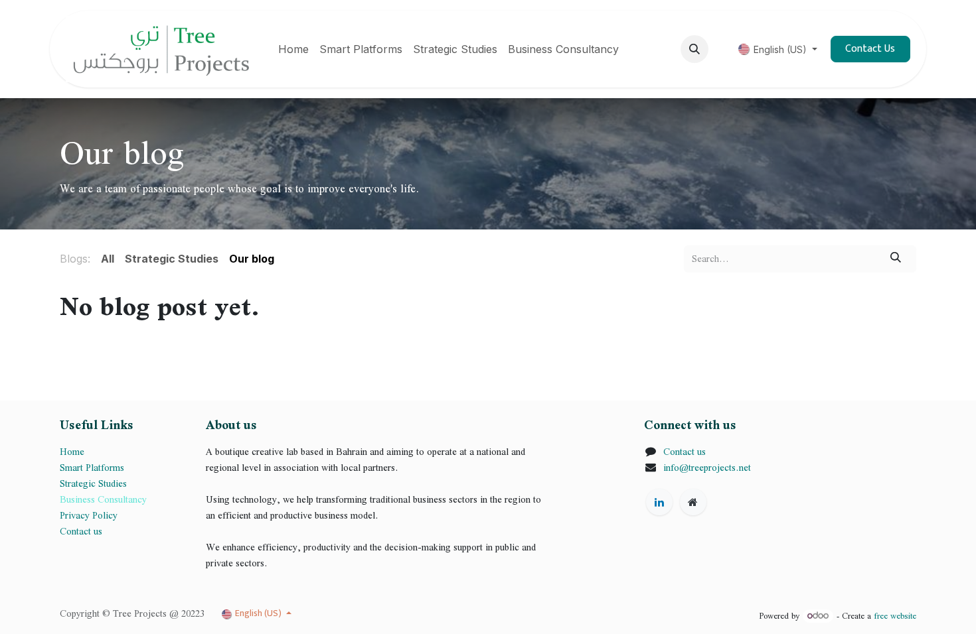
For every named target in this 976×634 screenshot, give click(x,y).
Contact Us (870, 49)
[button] (694, 49)
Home (72, 451)
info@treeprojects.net (707, 467)
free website (895, 615)
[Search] (896, 258)
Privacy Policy (89, 515)
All (107, 258)
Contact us (81, 531)
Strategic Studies (94, 483)
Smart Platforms (92, 467)
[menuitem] (293, 49)
